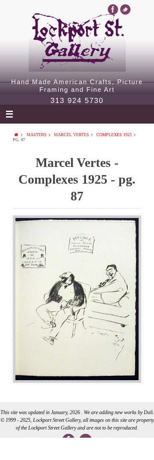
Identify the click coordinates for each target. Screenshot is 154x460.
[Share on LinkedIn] (77, 449)
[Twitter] (125, 9)
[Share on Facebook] (15, 449)
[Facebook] (113, 9)
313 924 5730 (77, 101)
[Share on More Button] (138, 449)
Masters (37, 134)
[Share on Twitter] (46, 449)
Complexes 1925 (114, 134)
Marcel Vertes (71, 134)
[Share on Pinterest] (107, 449)
